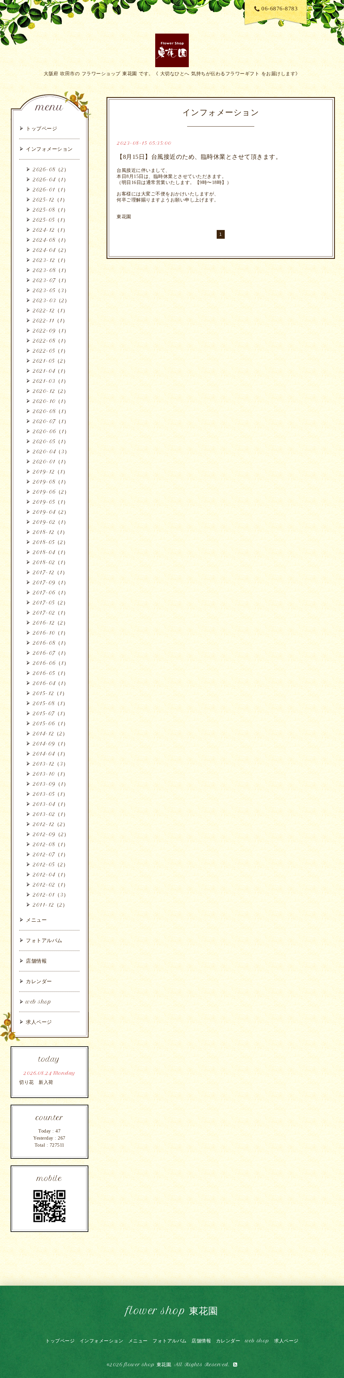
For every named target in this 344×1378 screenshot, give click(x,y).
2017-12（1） (50, 572)
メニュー (36, 920)
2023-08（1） (51, 270)
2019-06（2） (51, 492)
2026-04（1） (51, 179)
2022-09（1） (51, 330)
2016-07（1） (51, 653)
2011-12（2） (50, 905)
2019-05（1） (50, 502)
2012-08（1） (50, 844)
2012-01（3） (51, 894)
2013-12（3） (50, 764)
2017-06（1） (51, 592)
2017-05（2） (50, 602)
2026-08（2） (51, 169)
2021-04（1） (50, 371)
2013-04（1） (50, 804)
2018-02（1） (50, 562)
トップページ (41, 128)
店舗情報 (36, 961)
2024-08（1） (51, 240)
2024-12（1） (50, 230)
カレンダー (39, 981)
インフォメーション (49, 149)
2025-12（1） (50, 199)
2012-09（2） (51, 834)
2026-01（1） (50, 189)
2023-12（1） (50, 260)
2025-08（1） (50, 209)
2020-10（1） (51, 401)
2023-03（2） (51, 300)
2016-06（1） (51, 663)
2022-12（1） (50, 310)
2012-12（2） (50, 824)
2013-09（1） (51, 784)
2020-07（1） (51, 421)
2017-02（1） (50, 612)
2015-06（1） (50, 723)
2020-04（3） (51, 451)
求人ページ (39, 1022)
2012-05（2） (50, 864)
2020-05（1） (51, 441)
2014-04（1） (50, 753)
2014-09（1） (50, 743)
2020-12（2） (51, 391)
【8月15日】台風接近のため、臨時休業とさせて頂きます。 (199, 156)
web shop (38, 1002)
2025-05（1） (50, 220)
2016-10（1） (50, 633)
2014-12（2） (50, 733)
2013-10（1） (50, 774)
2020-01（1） (51, 461)
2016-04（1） (51, 683)
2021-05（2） (50, 361)
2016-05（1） (50, 673)
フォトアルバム (44, 940)
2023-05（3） (51, 290)
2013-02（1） (50, 814)
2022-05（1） (50, 351)
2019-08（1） (51, 481)
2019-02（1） (51, 522)
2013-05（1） (50, 794)
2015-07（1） (50, 713)
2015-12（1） (50, 693)
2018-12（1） (50, 532)
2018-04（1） (50, 552)
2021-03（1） (51, 381)
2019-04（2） (51, 512)
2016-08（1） (51, 643)
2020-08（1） (51, 411)
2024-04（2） (51, 250)
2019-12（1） (50, 471)
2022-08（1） (51, 340)
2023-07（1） (51, 280)
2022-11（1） (50, 320)
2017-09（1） (51, 582)
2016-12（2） (50, 622)
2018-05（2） (50, 542)
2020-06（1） (51, 431)
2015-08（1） (50, 703)
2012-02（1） (50, 884)
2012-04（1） (50, 874)
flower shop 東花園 (172, 1311)
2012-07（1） (50, 854)
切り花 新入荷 (36, 1082)
